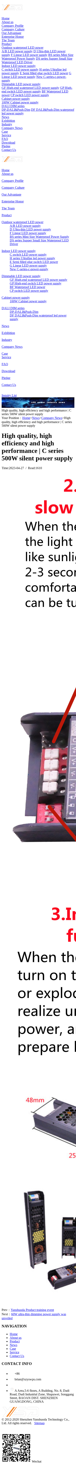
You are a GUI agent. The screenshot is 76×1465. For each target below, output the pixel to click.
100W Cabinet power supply (20, 102)
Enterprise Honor (13, 36)
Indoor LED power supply (19, 66)
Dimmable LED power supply (21, 84)
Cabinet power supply (16, 98)
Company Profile (13, 25)
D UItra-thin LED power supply (30, 229)
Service (6, 135)
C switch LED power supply (20, 69)
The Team (8, 40)
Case (5, 131)
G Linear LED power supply (28, 265)
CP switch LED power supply (30, 95)
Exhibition (8, 120)
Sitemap (39, 1423)
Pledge (6, 146)
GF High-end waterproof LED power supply (30, 87)
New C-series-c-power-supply (29, 269)
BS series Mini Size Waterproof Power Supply (39, 236)
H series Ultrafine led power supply (32, 258)
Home (6, 18)
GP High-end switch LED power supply (37, 89)
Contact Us (9, 150)
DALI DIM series (13, 106)
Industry (7, 124)
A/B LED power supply (17, 51)
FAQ (5, 139)
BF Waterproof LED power (27, 287)
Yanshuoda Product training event (32, 1310)
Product (7, 44)
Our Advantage (11, 33)
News (5, 117)
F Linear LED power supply (29, 55)
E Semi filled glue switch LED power (44, 73)
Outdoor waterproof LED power (22, 47)
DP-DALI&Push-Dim (16, 109)
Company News (12, 128)
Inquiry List (9, 395)
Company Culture (13, 29)
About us (7, 22)
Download (8, 142)
